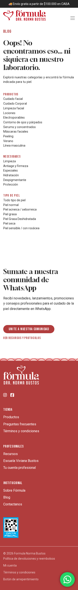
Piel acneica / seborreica (20, 209)
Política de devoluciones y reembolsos (29, 558)
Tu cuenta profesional (19, 468)
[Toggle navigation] (72, 18)
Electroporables (14, 117)
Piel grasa (10, 214)
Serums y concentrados (19, 127)
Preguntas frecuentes (19, 424)
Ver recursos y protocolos (22, 338)
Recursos (10, 454)
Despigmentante (14, 180)
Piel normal (11, 205)
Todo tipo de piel (14, 200)
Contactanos (12, 504)
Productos (10, 94)
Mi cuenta (10, 565)
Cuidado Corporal (15, 103)
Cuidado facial (13, 99)
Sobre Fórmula (14, 490)
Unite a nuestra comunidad (29, 329)
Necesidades (12, 157)
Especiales (10, 170)
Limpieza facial (13, 108)
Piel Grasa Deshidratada (19, 219)
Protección (10, 184)
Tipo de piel (11, 196)
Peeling (8, 136)
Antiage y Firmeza (15, 166)
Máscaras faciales (15, 131)
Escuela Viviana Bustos (21, 461)
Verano (8, 141)
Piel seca (9, 223)
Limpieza (9, 161)
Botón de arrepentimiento (21, 579)
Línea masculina (14, 145)
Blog (6, 497)
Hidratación (11, 175)
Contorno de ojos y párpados (22, 122)
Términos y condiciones (21, 431)
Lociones (9, 113)
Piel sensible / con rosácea (21, 228)
